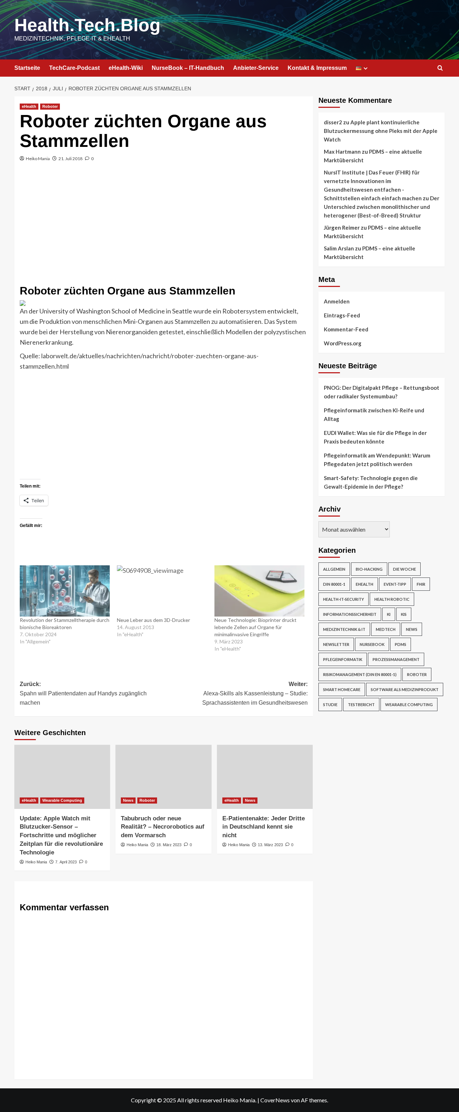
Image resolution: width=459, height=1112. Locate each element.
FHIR (421, 584)
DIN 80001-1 (334, 584)
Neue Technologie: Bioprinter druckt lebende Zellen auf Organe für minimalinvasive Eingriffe (255, 627)
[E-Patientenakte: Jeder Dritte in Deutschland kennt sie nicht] (265, 777)
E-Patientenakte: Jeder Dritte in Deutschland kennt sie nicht (263, 827)
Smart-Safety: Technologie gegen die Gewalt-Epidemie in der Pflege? (371, 482)
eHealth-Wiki (126, 68)
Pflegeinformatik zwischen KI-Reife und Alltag (374, 414)
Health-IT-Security (343, 599)
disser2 (333, 122)
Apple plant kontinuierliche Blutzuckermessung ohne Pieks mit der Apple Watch (380, 131)
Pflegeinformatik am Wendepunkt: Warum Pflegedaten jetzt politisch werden (377, 459)
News (128, 800)
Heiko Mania (38, 158)
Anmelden (337, 301)
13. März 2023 (270, 845)
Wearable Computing (62, 800)
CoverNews (275, 1100)
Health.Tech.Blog (87, 25)
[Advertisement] (164, 227)
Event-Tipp (395, 584)
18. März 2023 (168, 845)
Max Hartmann (342, 151)
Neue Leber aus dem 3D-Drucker (153, 620)
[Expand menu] (365, 68)
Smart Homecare (341, 689)
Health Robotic (392, 599)
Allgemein (334, 569)
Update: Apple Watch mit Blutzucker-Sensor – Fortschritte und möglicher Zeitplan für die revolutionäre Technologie (61, 835)
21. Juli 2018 (70, 158)
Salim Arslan (339, 248)
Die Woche (404, 569)
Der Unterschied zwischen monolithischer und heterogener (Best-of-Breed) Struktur (381, 207)
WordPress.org (342, 343)
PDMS (400, 644)
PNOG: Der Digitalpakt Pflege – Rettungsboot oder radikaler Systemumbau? (381, 391)
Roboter (50, 106)
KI (389, 614)
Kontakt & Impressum (317, 68)
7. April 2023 (66, 862)
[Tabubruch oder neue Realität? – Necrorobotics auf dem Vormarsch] (163, 777)
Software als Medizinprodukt (405, 689)
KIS (404, 614)
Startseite (27, 68)
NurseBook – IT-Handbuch (188, 68)
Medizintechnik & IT (344, 629)
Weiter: (254, 693)
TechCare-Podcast (74, 68)
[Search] (440, 68)
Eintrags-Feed (342, 315)
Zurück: (83, 693)
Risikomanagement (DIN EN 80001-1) (360, 674)
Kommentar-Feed (346, 329)
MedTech (386, 629)
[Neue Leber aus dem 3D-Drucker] (162, 591)
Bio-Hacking (369, 569)
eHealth (29, 106)
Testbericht (361, 704)
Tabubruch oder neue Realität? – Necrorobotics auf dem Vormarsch (162, 827)
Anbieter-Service (256, 68)
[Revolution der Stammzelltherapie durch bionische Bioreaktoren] (65, 591)
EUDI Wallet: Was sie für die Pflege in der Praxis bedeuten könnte (375, 437)
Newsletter (336, 644)
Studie (330, 704)
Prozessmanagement (396, 659)
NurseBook (372, 644)
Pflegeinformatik (342, 659)
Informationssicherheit (350, 614)
